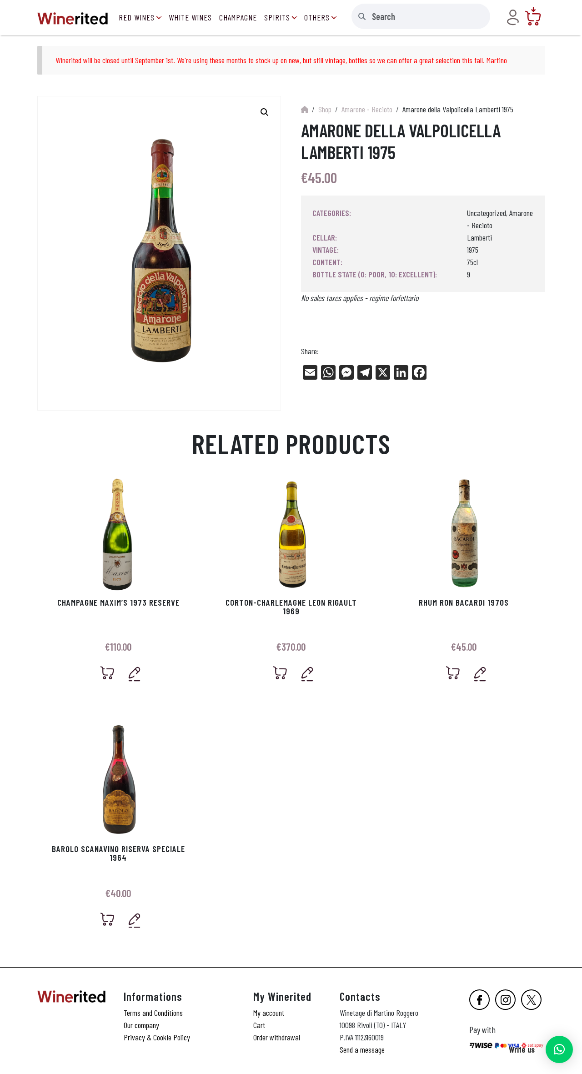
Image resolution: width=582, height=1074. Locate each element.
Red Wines (137, 17)
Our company (141, 1025)
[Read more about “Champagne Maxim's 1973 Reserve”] (107, 672)
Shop (324, 109)
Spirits (277, 17)
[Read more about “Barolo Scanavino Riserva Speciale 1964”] (107, 919)
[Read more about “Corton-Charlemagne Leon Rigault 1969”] (280, 672)
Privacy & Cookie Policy (157, 1037)
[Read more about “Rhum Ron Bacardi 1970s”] (453, 672)
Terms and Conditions (153, 1013)
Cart (259, 1025)
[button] (559, 1049)
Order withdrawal (276, 1037)
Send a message (362, 1049)
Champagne (238, 17)
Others (317, 17)
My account (268, 1013)
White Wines (190, 17)
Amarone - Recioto (366, 109)
